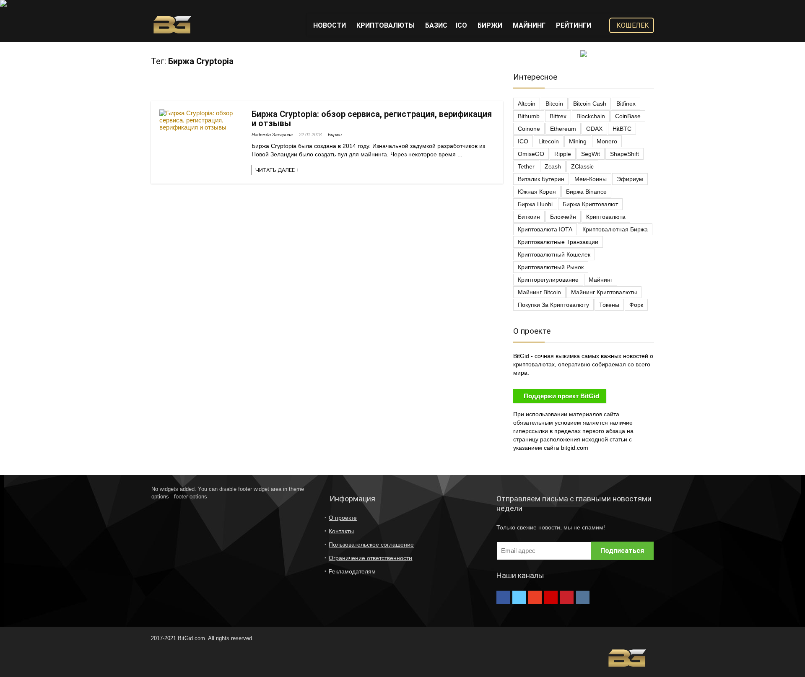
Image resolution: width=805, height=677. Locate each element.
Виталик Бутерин (541, 179)
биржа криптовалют (590, 204)
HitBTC (622, 128)
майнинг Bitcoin (539, 292)
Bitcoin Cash (589, 103)
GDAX (594, 128)
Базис (436, 25)
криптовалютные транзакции (558, 242)
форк (636, 304)
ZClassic (582, 166)
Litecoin (548, 141)
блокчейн (563, 216)
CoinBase (628, 116)
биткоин (529, 216)
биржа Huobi (535, 204)
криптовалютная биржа (615, 229)
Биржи (490, 25)
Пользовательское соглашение (371, 544)
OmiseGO (531, 153)
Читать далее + (277, 170)
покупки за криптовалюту (553, 304)
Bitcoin (554, 103)
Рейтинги (573, 25)
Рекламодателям (352, 571)
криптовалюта (606, 216)
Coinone (529, 128)
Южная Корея (537, 191)
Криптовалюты (385, 25)
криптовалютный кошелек (554, 254)
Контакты (341, 531)
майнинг (601, 279)
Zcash (553, 166)
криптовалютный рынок (551, 267)
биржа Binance (586, 191)
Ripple (562, 153)
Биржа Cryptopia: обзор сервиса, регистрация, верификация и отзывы (372, 118)
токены (609, 304)
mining (578, 141)
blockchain (590, 116)
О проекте (343, 517)
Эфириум (630, 179)
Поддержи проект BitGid (561, 395)
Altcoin (526, 103)
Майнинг (529, 25)
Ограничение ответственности (370, 558)
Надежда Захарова (272, 134)
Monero (607, 141)
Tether (526, 166)
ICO (461, 25)
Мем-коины (590, 179)
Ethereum (563, 128)
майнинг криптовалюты (604, 292)
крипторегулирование (548, 279)
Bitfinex (626, 103)
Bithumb (529, 116)
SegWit (590, 153)
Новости (329, 25)
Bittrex (558, 116)
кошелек (632, 25)
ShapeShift (624, 153)
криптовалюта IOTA (545, 229)
